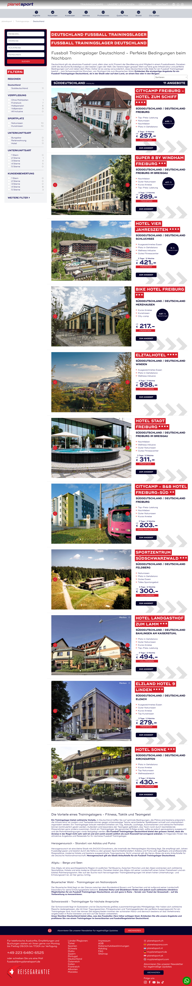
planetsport (7, 21)
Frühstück (27, 103)
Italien (71, 964)
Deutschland (75, 959)
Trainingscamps (91, 4)
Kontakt (162, 4)
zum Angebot (146, 148)
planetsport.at (155, 955)
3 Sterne (27, 161)
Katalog (102, 948)
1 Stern (27, 155)
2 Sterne (27, 158)
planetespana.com (157, 944)
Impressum (104, 940)
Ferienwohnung (27, 140)
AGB (101, 943)
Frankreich (74, 966)
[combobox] (170, 77)
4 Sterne (27, 164)
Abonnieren (134, 930)
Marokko (73, 972)
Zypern (72, 953)
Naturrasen (27, 123)
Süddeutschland (27, 88)
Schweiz (72, 948)
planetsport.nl (155, 948)
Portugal (73, 956)
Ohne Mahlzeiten (27, 100)
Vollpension (27, 108)
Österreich (74, 961)
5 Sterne (27, 166)
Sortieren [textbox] (159, 77)
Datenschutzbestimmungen (113, 946)
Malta (71, 951)
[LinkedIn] (158, 982)
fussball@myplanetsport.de (23, 961)
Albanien (73, 969)
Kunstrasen (27, 126)
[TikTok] (162, 982)
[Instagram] (145, 982)
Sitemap (103, 953)
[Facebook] (149, 982)
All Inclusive (27, 111)
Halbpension (27, 106)
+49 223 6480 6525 (25, 953)
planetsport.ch (155, 940)
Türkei (71, 943)
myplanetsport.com (158, 959)
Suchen (26, 61)
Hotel (27, 143)
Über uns (145, 4)
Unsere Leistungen (121, 4)
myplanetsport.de (157, 952)
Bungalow (27, 138)
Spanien (72, 946)
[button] (55, 118)
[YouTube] (154, 982)
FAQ (100, 951)
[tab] (80, 143)
